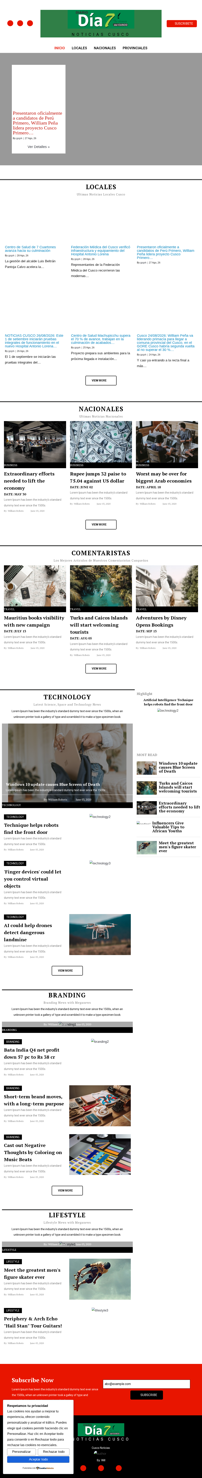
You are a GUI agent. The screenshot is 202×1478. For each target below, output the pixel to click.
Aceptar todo (38, 1459)
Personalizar (21, 1452)
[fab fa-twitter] (20, 23)
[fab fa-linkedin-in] (30, 23)
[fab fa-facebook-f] (10, 23)
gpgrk (19, 138)
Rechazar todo (54, 1452)
